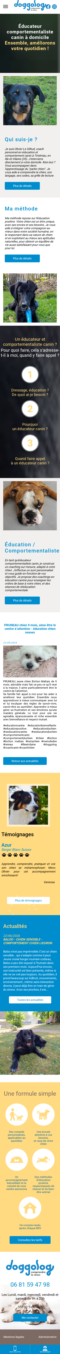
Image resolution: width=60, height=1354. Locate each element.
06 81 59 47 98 (30, 1284)
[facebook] (48, 8)
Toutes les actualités (30, 1014)
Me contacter (30, 1317)
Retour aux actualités (25, 761)
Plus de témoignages (28, 900)
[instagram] (54, 8)
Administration (47, 1336)
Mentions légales (14, 1336)
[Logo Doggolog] (30, 7)
